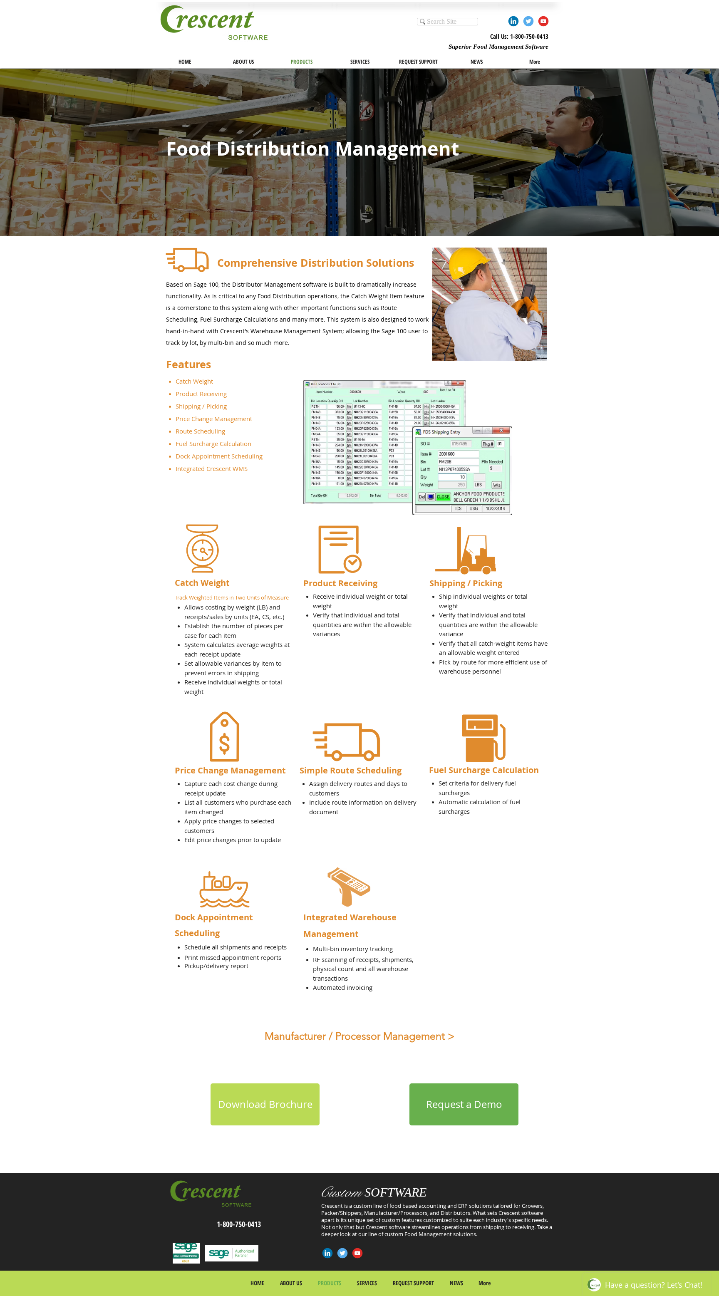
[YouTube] (543, 21)
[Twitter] (528, 21)
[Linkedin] (513, 21)
